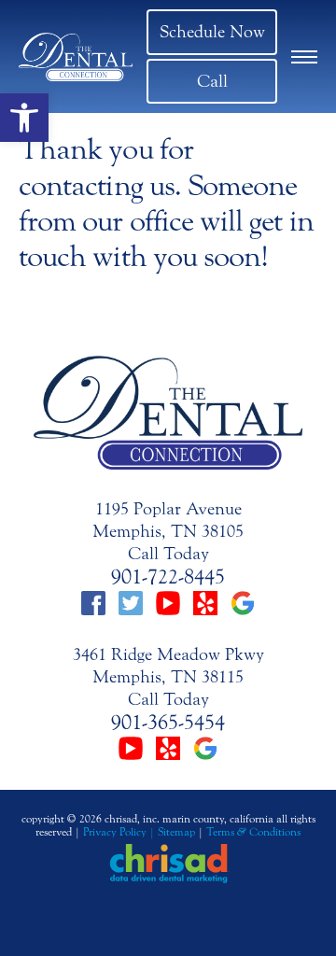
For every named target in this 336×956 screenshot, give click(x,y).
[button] (24, 117)
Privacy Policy (115, 831)
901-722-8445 (168, 577)
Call (212, 81)
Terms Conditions (253, 831)
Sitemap (176, 831)
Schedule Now (212, 31)
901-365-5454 (168, 722)
